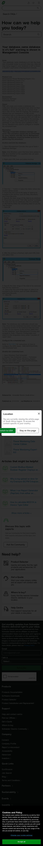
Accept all (21, 842)
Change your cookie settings (21, 835)
